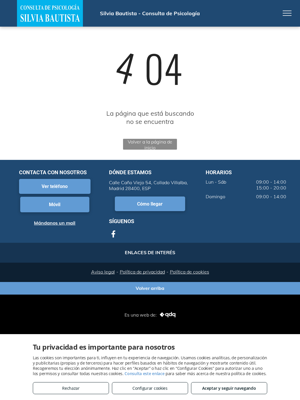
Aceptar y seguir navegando (229, 388)
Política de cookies (189, 272)
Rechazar (71, 388)
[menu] (287, 13)
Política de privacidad (142, 272)
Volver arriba (150, 287)
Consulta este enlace (144, 373)
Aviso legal (103, 272)
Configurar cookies (150, 388)
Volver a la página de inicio (150, 144)
